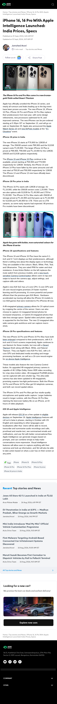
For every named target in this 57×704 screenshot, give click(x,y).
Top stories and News (17, 12)
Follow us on (10, 57)
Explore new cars (28, 622)
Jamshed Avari (19, 45)
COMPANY (7, 678)
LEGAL (6, 685)
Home (5, 12)
